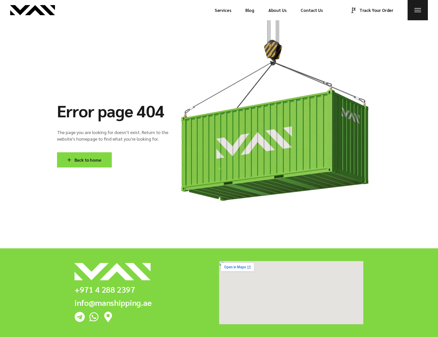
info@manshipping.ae (113, 302)
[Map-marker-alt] (108, 317)
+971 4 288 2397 (105, 289)
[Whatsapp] (94, 317)
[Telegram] (80, 317)
